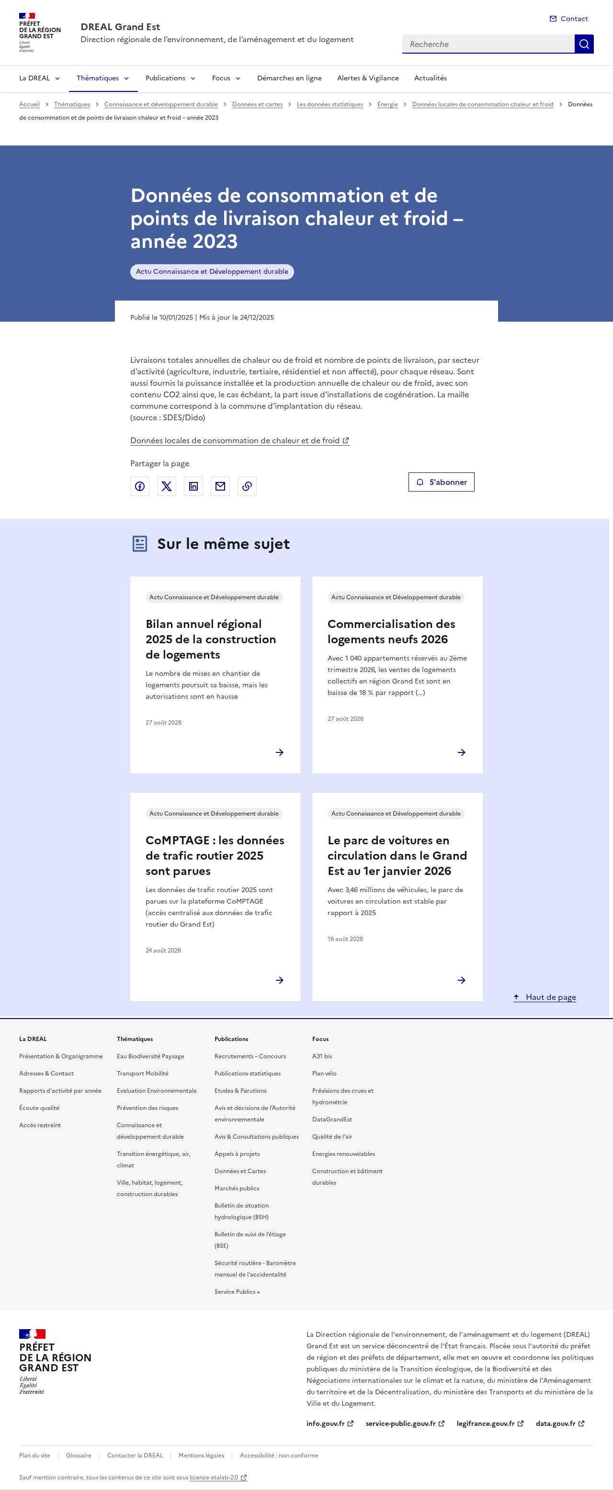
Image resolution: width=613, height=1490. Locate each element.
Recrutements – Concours (250, 1056)
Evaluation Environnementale (157, 1091)
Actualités (430, 78)
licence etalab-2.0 (214, 1477)
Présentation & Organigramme (61, 1056)
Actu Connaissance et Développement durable (212, 272)
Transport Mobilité (143, 1073)
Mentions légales (201, 1455)
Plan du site (34, 1455)
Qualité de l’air (332, 1136)
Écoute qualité (39, 1108)
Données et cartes (257, 104)
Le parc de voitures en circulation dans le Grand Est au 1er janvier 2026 (397, 856)
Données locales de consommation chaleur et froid (483, 104)
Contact (574, 19)
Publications (165, 78)
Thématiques (98, 78)
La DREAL (34, 78)
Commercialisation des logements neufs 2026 (391, 632)
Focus (221, 78)
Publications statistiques (248, 1073)
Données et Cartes (240, 1171)
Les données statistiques (330, 104)
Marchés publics (237, 1188)
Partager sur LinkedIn (193, 486)
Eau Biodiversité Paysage (150, 1056)
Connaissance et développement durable (161, 104)
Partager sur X (166, 486)
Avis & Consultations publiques (257, 1136)
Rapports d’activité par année (60, 1091)
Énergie (387, 104)
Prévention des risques (147, 1108)
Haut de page (550, 997)
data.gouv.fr (556, 1424)
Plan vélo (324, 1073)
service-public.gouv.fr (401, 1424)
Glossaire (78, 1455)
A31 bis (322, 1056)
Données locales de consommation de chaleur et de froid (235, 440)
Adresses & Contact (46, 1073)
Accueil (29, 104)
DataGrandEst (332, 1119)
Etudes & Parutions (240, 1091)
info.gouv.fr (325, 1424)
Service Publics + (237, 1292)
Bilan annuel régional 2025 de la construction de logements (211, 639)
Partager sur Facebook (139, 486)
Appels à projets (237, 1154)
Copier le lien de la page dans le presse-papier (247, 486)
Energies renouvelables (343, 1154)
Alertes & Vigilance (368, 78)
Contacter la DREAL (135, 1455)
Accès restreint (40, 1125)
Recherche (584, 44)
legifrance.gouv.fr (486, 1424)
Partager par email (220, 486)
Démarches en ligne (289, 78)
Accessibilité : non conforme (279, 1455)
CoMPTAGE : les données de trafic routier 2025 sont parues (215, 856)
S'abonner (448, 482)
